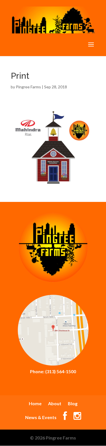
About (54, 403)
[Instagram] (77, 417)
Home (35, 403)
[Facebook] (65, 417)
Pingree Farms (28, 86)
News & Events (41, 417)
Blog (72, 403)
